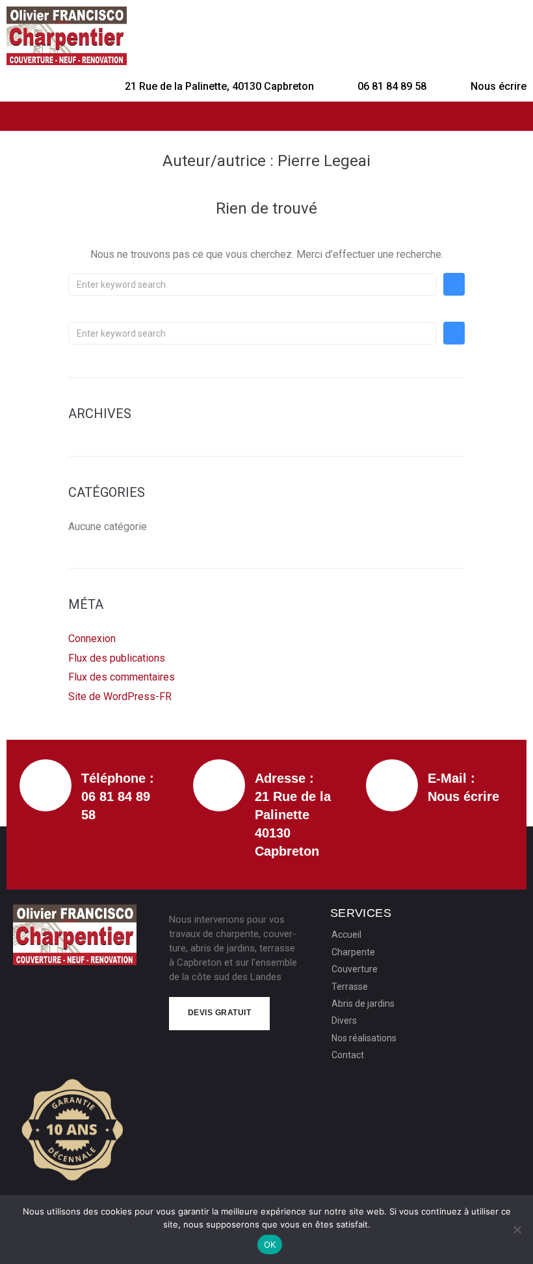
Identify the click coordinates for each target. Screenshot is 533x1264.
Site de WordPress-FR (120, 696)
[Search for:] (252, 285)
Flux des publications (116, 658)
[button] (266, 116)
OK (270, 1244)
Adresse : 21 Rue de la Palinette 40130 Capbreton (293, 814)
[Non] (516, 1229)
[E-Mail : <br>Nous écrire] (392, 785)
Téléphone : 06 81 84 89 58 (117, 796)
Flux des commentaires (121, 677)
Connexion (92, 638)
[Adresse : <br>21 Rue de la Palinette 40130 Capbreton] (219, 785)
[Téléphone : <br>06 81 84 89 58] (46, 785)
